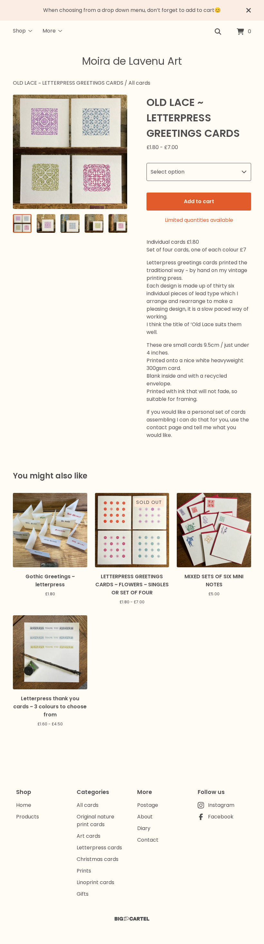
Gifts (83, 894)
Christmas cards (97, 859)
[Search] (218, 32)
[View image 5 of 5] (117, 223)
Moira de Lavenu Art (132, 61)
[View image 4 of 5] (94, 223)
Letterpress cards (99, 847)
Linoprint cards (95, 882)
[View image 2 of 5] (46, 223)
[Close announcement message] (248, 10)
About (145, 816)
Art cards (88, 836)
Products (27, 816)
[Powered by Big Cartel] (132, 918)
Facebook (220, 816)
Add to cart (199, 201)
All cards (139, 83)
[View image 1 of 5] (22, 223)
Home (23, 805)
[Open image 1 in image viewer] (70, 152)
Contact (147, 840)
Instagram (221, 805)
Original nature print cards (95, 820)
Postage (147, 805)
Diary (143, 828)
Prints (84, 870)
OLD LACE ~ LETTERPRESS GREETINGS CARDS (68, 83)
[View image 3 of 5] (70, 223)
